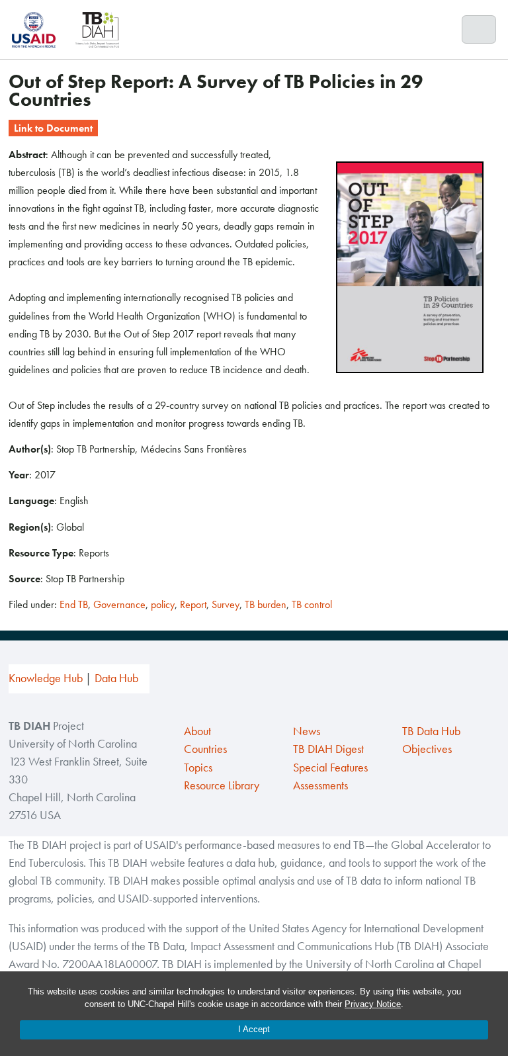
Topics (198, 767)
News (306, 731)
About (197, 731)
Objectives (427, 749)
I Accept (254, 1029)
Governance (119, 604)
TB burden (265, 604)
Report (193, 604)
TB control (312, 604)
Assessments (320, 785)
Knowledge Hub (46, 678)
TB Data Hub (431, 731)
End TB (74, 604)
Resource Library (221, 785)
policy (163, 604)
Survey (225, 604)
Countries (205, 749)
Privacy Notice (373, 1004)
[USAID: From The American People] (37, 29)
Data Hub (116, 678)
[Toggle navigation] (479, 29)
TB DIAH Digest (328, 749)
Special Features (330, 767)
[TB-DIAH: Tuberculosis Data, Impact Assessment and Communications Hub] (97, 29)
